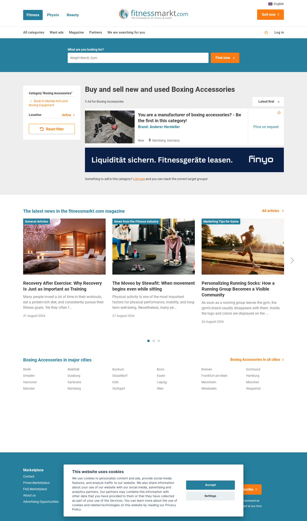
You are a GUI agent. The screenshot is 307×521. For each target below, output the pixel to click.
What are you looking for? (86, 49)
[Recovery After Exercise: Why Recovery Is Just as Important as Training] (64, 247)
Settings (210, 496)
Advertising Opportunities (41, 501)
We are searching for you (126, 32)
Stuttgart (118, 388)
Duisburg (74, 375)
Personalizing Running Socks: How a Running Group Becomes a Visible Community (238, 289)
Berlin (27, 369)
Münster (29, 388)
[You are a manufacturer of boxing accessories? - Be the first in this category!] (110, 126)
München (252, 382)
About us (29, 495)
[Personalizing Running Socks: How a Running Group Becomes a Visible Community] (243, 247)
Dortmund (253, 369)
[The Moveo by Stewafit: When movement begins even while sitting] (153, 247)
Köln (115, 382)
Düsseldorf (119, 375)
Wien (160, 388)
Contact (28, 476)
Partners (95, 32)
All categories (33, 32)
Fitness (33, 15)
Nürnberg (74, 388)
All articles (271, 211)
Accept (210, 485)
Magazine (76, 32)
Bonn (160, 369)
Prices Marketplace (36, 483)
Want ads (57, 32)
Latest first (266, 101)
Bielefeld (73, 369)
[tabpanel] (64, 270)
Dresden (29, 375)
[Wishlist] (266, 32)
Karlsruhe (74, 382)
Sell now (269, 14)
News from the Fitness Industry (136, 221)
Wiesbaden (209, 388)
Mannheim (208, 382)
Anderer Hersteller (165, 127)
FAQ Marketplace (35, 489)
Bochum (118, 369)
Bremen (206, 369)
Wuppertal (253, 388)
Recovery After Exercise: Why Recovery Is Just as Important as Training (62, 286)
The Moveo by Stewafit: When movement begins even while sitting (153, 286)
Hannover (30, 382)
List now (139, 179)
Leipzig (162, 382)
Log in (279, 32)
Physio (53, 15)
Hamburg (252, 375)
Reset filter (54, 129)
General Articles (36, 221)
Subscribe (245, 489)
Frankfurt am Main (214, 375)
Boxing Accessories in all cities (255, 359)
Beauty (73, 15)
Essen (161, 375)
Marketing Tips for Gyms (220, 221)
